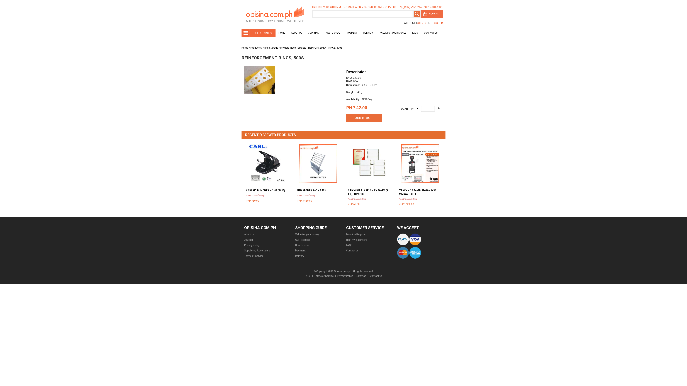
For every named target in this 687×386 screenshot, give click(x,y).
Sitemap (361, 276)
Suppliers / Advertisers (257, 250)
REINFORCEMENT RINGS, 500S (325, 47)
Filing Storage (270, 47)
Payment (352, 32)
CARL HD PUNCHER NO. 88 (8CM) (265, 190)
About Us (296, 32)
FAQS (349, 245)
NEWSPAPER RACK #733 (311, 190)
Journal (313, 32)
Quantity (407, 108)
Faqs (415, 32)
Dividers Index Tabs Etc (293, 47)
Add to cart (364, 118)
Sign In (421, 23)
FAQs (308, 276)
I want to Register (356, 234)
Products (255, 47)
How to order (333, 32)
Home (282, 32)
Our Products (302, 239)
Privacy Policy (252, 245)
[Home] (275, 14)
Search (417, 14)
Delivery (368, 32)
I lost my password (356, 239)
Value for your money (392, 32)
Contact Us (431, 32)
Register (437, 23)
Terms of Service (254, 255)
